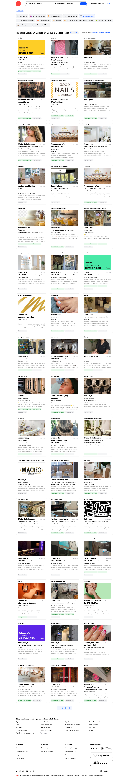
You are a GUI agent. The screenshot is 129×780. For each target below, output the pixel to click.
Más (45, 25)
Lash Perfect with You (57, 499)
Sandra (20, 38)
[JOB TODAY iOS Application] (95, 748)
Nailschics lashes (89, 253)
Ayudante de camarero (72, 730)
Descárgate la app (71, 748)
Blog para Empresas (22, 755)
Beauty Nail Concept (24, 253)
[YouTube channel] (27, 771)
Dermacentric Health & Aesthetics (94, 539)
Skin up (86, 295)
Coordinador (44, 722)
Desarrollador (93, 724)
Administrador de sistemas (25, 733)
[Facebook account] (23, 771)
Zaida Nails (54, 38)
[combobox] (40, 3)
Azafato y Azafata (25, 25)
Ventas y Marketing (39, 16)
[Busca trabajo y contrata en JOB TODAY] (18, 3)
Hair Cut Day (21, 539)
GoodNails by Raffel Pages (58, 80)
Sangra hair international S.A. (26, 665)
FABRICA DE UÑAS (89, 623)
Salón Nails (87, 460)
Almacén (58, 20)
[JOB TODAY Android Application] (107, 748)
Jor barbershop (88, 499)
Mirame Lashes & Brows (25, 295)
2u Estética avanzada (57, 539)
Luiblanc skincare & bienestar (59, 166)
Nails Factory (87, 581)
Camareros (23, 16)
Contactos (68, 755)
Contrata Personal (97, 3)
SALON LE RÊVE (22, 376)
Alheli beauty (54, 295)
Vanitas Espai (87, 124)
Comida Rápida (45, 20)
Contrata (19, 748)
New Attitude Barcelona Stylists (60, 460)
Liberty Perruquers (23, 337)
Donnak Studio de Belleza (58, 665)
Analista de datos (46, 730)
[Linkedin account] (33, 771)
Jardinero (19, 727)
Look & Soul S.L (55, 376)
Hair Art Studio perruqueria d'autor (94, 80)
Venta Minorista (72, 16)
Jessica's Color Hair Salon (25, 124)
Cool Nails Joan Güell (57, 253)
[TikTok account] (17, 771)
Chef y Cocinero (56, 16)
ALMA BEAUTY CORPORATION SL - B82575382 (31, 460)
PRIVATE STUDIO (55, 623)
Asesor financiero (46, 724)
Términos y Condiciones (73, 775)
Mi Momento (54, 337)
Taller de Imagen (55, 418)
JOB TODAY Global (47, 751)
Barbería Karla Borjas (90, 38)
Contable (92, 727)
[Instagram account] (20, 771)
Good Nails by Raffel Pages (58, 208)
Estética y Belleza (88, 16)
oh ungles (21, 623)
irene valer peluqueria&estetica (93, 418)
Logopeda (68, 727)
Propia (20, 581)
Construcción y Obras (27, 20)
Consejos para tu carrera (49, 748)
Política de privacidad (57, 775)
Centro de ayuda (70, 758)
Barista (39, 25)
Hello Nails (54, 124)
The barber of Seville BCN (25, 80)
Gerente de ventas (95, 722)
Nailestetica (21, 208)
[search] (83, 3)
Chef (17, 724)
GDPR (84, 775)
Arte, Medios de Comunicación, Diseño (80, 20)
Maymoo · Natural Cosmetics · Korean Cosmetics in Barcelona (95, 209)
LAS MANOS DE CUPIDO (58, 581)
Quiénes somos (70, 751)
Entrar (109, 3)
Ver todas (43, 733)
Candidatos (20, 758)
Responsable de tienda (72, 724)
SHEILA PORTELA (23, 499)
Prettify (86, 665)
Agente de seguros (71, 722)
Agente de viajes (21, 730)
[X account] (30, 771)
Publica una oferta (22, 751)
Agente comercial (22, 722)
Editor (91, 730)
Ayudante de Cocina (105, 20)
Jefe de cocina (45, 727)
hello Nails (21, 418)
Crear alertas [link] (74, 32)
